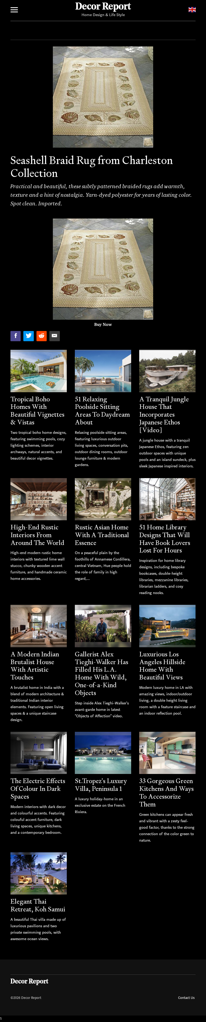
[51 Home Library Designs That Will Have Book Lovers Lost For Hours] (167, 499)
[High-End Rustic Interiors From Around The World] (38, 499)
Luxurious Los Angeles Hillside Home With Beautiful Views (162, 665)
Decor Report (103, 7)
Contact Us (186, 997)
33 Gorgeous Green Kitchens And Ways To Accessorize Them (166, 792)
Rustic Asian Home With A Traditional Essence (102, 535)
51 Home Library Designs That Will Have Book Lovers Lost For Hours (164, 538)
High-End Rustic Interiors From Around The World (37, 535)
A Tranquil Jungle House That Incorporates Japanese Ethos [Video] (164, 414)
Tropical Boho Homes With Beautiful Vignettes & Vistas (37, 410)
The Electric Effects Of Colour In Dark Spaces (37, 789)
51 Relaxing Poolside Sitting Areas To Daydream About (102, 410)
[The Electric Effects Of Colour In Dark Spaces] (38, 753)
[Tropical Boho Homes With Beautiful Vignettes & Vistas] (38, 371)
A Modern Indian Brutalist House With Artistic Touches (34, 665)
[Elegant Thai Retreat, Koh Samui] (38, 873)
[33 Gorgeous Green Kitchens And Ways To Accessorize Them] (167, 753)
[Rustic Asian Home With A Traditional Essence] (103, 499)
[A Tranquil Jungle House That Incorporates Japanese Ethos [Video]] (167, 371)
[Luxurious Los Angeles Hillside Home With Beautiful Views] (167, 626)
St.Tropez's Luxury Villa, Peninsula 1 (101, 785)
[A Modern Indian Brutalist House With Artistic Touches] (38, 626)
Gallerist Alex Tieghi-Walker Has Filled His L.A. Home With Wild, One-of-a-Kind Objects (101, 673)
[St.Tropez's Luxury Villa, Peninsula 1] (103, 753)
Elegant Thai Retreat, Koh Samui (37, 905)
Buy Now (103, 324)
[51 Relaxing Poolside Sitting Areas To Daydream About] (103, 371)
